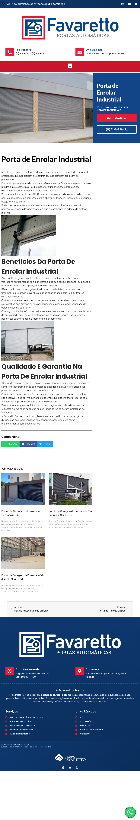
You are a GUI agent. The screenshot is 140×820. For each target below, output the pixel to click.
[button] (70, 66)
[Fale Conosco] (9, 52)
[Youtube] (129, 3)
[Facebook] (136, 3)
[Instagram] (122, 3)
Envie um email (94, 49)
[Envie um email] (79, 52)
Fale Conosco (23, 49)
